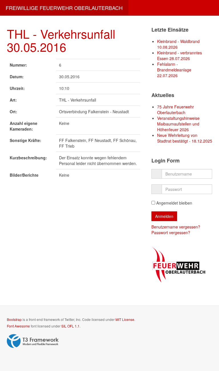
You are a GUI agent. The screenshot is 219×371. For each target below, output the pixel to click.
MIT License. (125, 319)
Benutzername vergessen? (175, 227)
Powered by (33, 341)
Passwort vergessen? (170, 232)
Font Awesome (18, 325)
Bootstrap (14, 319)
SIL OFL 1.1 (70, 325)
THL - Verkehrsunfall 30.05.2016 (61, 40)
